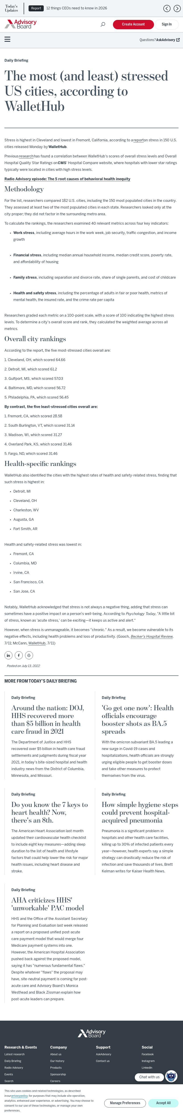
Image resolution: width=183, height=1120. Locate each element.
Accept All (163, 1103)
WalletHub (37, 643)
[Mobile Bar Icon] (7, 39)
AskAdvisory (165, 40)
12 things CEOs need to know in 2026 (76, 8)
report (138, 140)
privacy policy (19, 1096)
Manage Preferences (125, 1103)
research (26, 156)
